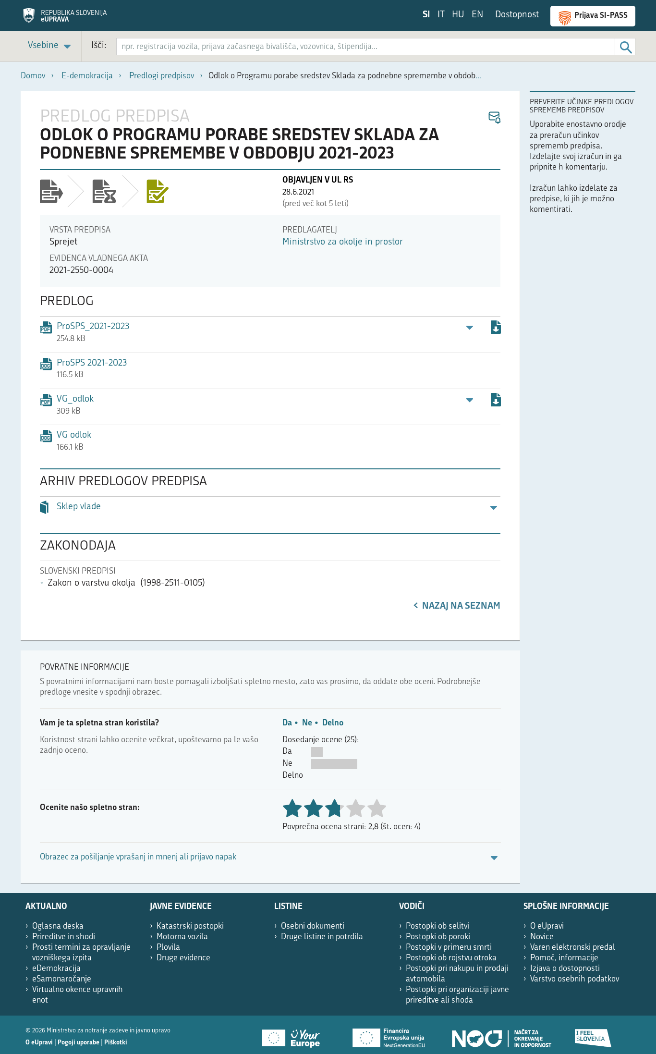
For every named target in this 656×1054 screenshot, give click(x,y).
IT (441, 15)
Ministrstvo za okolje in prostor (342, 242)
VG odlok (74, 435)
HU (458, 15)
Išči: (99, 45)
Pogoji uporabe (78, 1043)
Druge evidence (183, 958)
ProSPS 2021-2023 (92, 363)
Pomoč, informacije (564, 958)
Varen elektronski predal (572, 948)
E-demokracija (87, 76)
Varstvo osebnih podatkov (574, 979)
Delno (332, 723)
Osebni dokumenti (312, 926)
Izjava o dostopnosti (565, 969)
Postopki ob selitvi (437, 926)
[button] (493, 118)
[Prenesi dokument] (495, 328)
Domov (33, 76)
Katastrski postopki (190, 926)
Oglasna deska (58, 926)
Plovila (168, 948)
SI (426, 15)
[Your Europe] (294, 1034)
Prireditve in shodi (63, 937)
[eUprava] (65, 18)
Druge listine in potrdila (322, 937)
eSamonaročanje (61, 979)
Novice (542, 937)
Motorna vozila (182, 937)
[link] (51, 46)
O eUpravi (547, 926)
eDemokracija (56, 969)
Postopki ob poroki (438, 937)
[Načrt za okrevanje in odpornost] (500, 1034)
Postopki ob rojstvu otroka (451, 958)
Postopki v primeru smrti (449, 948)
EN (477, 15)
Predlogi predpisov (161, 76)
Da (287, 723)
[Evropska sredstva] (593, 1034)
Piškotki (115, 1043)
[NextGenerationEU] (389, 1034)
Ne (307, 723)
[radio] (355, 809)
